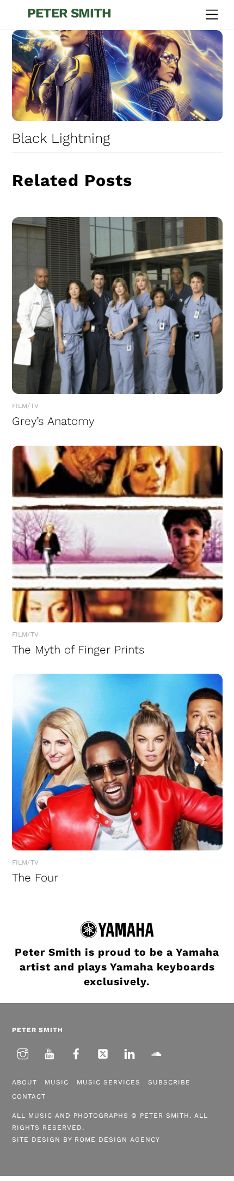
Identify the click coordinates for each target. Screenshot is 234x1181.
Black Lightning (61, 138)
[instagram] (23, 1053)
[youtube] (49, 1053)
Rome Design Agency (117, 1139)
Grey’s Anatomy (53, 421)
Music (57, 1082)
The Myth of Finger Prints (78, 649)
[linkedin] (129, 1053)
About (24, 1082)
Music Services (108, 1082)
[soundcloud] (156, 1053)
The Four (35, 877)
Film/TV (25, 406)
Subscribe (169, 1082)
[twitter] (103, 1053)
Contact (29, 1096)
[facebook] (76, 1053)
